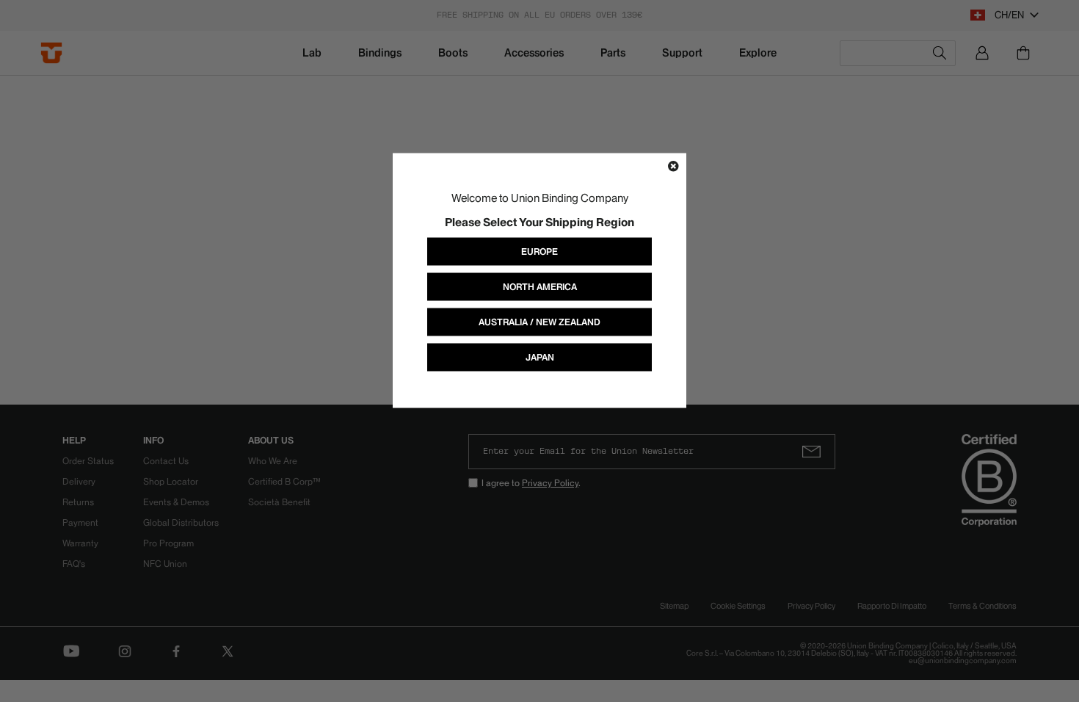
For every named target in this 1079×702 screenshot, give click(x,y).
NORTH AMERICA (540, 286)
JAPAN (540, 357)
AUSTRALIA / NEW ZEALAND (539, 322)
